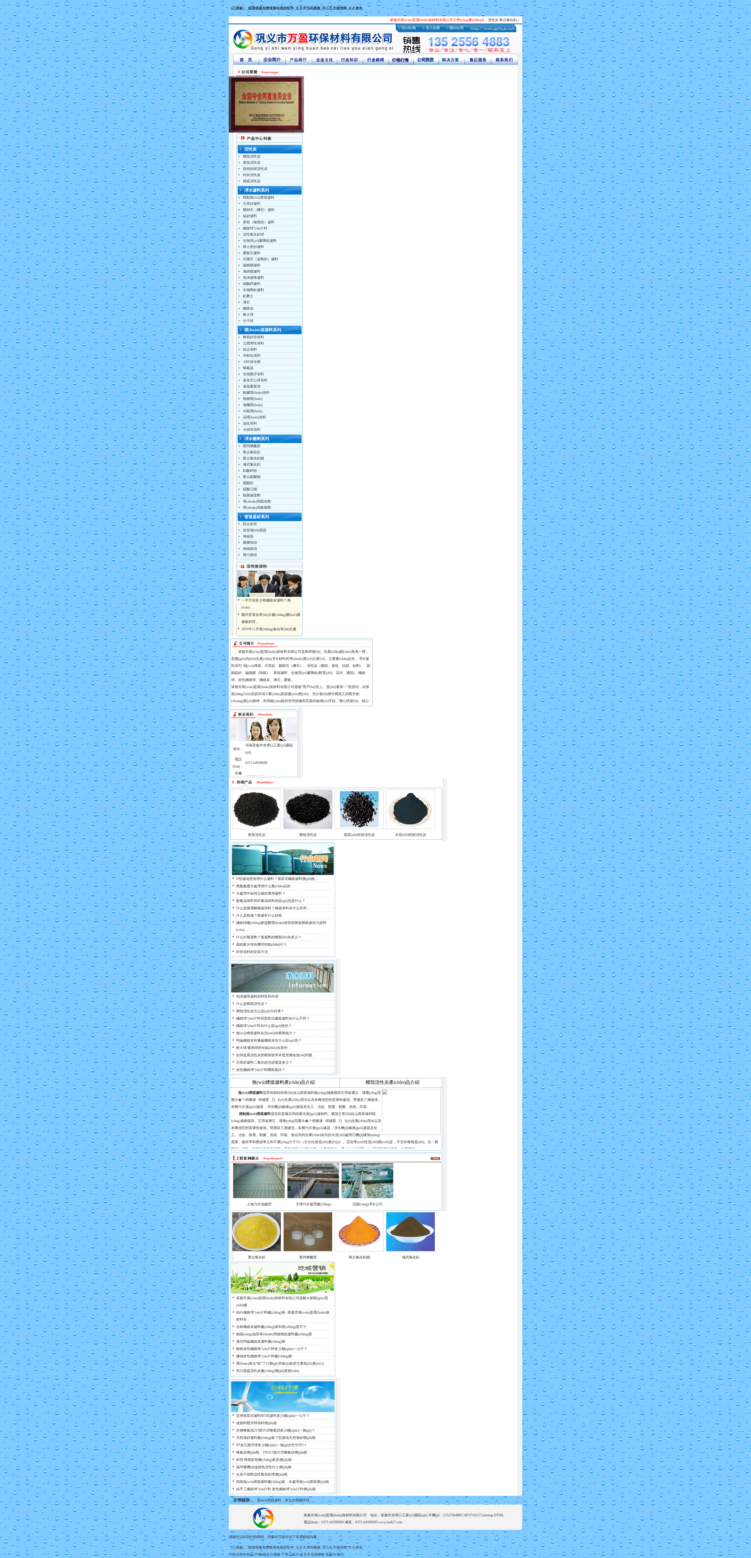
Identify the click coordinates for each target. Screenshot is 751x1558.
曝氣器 (248, 368)
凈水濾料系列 (256, 190)
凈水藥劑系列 (256, 439)
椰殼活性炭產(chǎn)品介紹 (393, 1082)
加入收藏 (433, 28)
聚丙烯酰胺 (252, 446)
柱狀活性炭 (252, 175)
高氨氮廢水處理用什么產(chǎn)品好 (263, 886)
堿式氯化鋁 (252, 464)
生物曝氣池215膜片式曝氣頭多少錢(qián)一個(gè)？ (275, 1430)
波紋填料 (250, 423)
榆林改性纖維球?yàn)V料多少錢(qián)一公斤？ (271, 1349)
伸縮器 (248, 536)
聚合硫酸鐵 (252, 477)
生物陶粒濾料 (253, 290)
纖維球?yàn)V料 (255, 228)
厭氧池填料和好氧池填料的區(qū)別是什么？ (270, 901)
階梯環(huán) (253, 399)
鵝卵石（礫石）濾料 (259, 210)
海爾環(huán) (253, 405)
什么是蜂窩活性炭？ (252, 1004)
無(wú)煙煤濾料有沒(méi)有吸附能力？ (266, 1033)
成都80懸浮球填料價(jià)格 (256, 1423)
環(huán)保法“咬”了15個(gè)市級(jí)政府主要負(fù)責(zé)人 (280, 1363)
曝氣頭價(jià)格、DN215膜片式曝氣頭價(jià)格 (271, 1452)
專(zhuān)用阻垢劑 (257, 501)
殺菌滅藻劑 (252, 495)
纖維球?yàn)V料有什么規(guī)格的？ (264, 1026)
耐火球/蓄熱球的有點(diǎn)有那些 (261, 1048)
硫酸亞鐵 (250, 489)
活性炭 (250, 149)
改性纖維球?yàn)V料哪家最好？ (260, 1070)
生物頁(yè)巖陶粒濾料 (260, 241)
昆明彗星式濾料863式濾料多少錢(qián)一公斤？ (272, 1416)
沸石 (246, 302)
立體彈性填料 (253, 343)
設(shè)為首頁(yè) (409, 30)
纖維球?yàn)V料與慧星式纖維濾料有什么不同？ (273, 1018)
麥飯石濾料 (252, 253)
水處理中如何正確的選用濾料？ (260, 893)
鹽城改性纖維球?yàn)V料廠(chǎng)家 (264, 1356)
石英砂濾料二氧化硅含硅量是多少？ (264, 1062)
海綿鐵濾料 (252, 271)
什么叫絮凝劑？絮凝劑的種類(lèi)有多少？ (269, 937)
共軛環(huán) (253, 411)
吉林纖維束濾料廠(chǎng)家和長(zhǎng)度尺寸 (271, 1327)
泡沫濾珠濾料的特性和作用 (257, 996)
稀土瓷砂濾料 (253, 247)
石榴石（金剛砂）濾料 (260, 259)
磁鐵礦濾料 (252, 265)
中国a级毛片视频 (267, 1554)
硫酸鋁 (248, 483)
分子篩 (248, 321)
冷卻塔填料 (252, 429)
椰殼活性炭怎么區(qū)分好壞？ (260, 1011)
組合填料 (250, 349)
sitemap (488, 1515)
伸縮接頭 (250, 549)
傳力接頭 (250, 555)
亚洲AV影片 (334, 1554)
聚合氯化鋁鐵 (253, 458)
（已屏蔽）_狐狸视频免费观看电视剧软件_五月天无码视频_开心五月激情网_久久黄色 (296, 8)
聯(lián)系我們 (456, 30)
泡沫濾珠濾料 (253, 278)
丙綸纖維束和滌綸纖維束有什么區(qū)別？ (269, 1040)
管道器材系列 (256, 517)
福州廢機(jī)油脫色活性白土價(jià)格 (264, 1467)
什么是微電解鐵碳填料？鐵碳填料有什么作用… (273, 908)
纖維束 (248, 308)
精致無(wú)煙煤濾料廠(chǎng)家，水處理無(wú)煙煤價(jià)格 (282, 1482)
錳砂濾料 (250, 216)
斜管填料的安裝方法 (252, 952)
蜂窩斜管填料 (253, 337)
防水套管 (250, 524)
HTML (499, 1515)
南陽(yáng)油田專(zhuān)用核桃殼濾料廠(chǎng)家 (274, 1334)
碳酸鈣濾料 (252, 284)
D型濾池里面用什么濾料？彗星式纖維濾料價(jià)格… (277, 879)
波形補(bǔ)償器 (254, 530)
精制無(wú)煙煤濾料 (258, 197)
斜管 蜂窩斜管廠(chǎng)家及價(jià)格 (264, 1460)
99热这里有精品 (241, 1554)
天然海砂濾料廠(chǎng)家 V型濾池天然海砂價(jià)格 (276, 1438)
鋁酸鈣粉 (250, 471)
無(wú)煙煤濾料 (269, 1500)
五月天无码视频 (312, 1554)
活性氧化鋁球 (253, 234)
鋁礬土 (248, 296)
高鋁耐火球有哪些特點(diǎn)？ (261, 944)
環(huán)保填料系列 (262, 330)
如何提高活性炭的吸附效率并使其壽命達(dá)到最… (276, 1055)
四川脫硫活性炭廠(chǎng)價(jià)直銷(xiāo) (267, 1371)
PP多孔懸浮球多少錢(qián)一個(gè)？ (271, 1445)
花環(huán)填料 (254, 417)
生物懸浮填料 (253, 374)
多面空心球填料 (255, 380)
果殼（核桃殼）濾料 (259, 222)
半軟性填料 (252, 356)
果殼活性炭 (252, 162)
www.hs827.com (390, 1522)
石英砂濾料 (252, 204)
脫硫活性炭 (252, 181)
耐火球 (248, 314)
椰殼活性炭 (252, 156)
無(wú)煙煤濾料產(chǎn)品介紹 (283, 1082)
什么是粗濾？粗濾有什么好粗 (259, 915)
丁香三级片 (290, 1554)
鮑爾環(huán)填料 (256, 393)
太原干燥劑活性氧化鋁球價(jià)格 (261, 1474)
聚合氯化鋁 (252, 452)
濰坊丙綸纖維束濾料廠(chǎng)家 (260, 1341)
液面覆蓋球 (252, 386)
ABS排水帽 (252, 362)
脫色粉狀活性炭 (255, 169)
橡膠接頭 (250, 542)
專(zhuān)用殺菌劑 (257, 508)
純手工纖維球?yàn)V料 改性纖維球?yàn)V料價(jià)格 (276, 1489)
